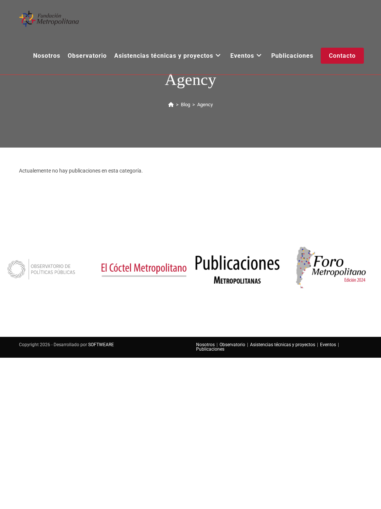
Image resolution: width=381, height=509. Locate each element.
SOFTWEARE (101, 344)
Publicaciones (210, 349)
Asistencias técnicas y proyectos (282, 344)
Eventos (328, 344)
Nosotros (205, 344)
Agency (205, 104)
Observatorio (232, 344)
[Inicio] (171, 104)
